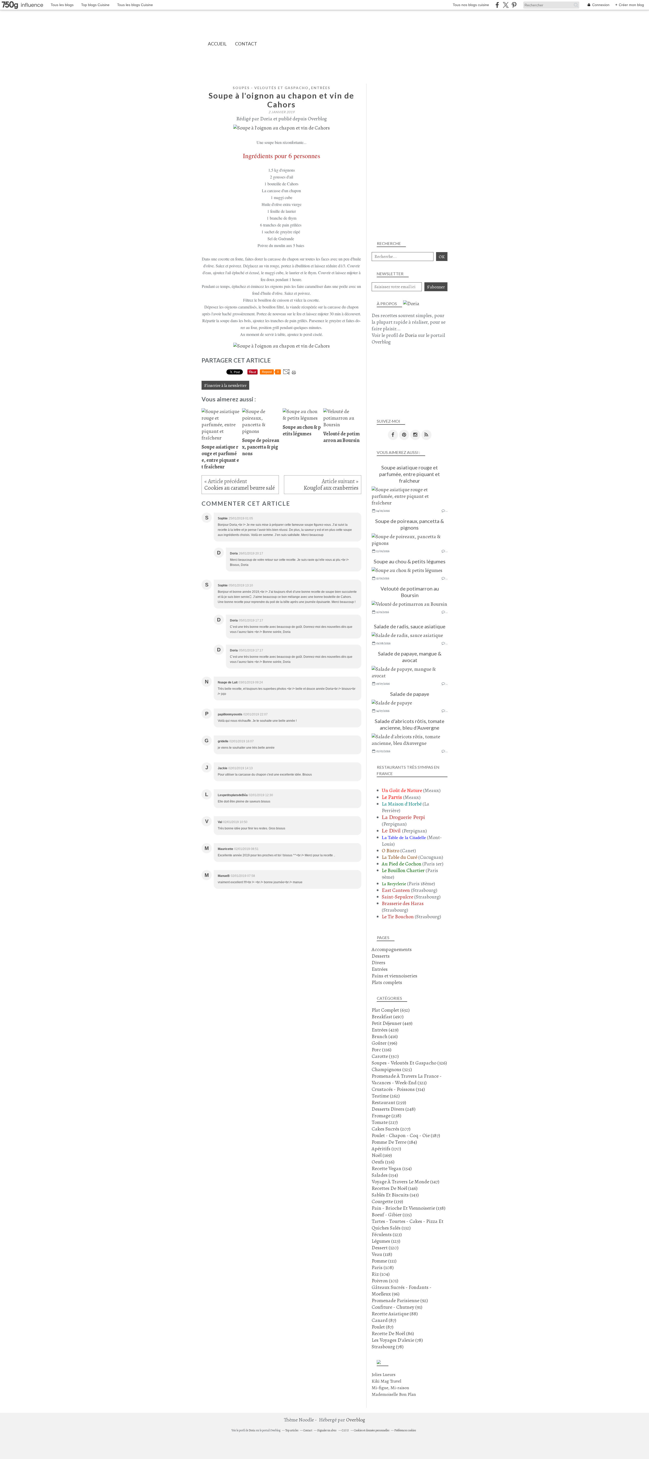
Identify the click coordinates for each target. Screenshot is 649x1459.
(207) (391, 1128)
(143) (395, 1194)
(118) (382, 1254)
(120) (385, 1247)
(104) (381, 1274)
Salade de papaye (409, 694)
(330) (385, 1056)
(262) (386, 1095)
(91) (397, 1307)
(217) (385, 1122)
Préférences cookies (405, 1430)
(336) (381, 1049)
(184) (394, 1142)
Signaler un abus (327, 1430)
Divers (378, 962)
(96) (401, 1290)
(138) (408, 1208)
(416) (385, 1036)
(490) (388, 1016)
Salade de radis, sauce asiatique (409, 626)
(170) (386, 1148)
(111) (384, 1260)
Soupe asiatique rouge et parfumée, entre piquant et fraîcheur (409, 474)
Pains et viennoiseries (394, 975)
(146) (395, 1188)
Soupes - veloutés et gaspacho (271, 88)
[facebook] (497, 5)
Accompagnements (392, 949)
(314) (398, 1089)
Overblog (355, 1419)
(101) (385, 1280)
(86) (393, 1333)
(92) (400, 1300)
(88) (395, 1313)
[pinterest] (514, 5)
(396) (384, 1043)
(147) (405, 1181)
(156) (383, 1161)
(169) (382, 1155)
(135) (392, 1214)
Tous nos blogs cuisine (471, 5)
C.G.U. (345, 1430)
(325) (392, 1069)
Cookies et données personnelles (371, 1430)
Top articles (291, 1430)
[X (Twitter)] (505, 5)
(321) (407, 1079)
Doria (411, 335)
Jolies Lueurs (383, 1374)
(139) (387, 1201)
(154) (392, 1168)
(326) (409, 1062)
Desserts (381, 956)
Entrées (320, 88)
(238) (386, 1115)
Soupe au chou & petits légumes (409, 561)
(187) (406, 1135)
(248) (394, 1109)
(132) (407, 1224)
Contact (246, 43)
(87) (384, 1320)
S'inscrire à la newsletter (225, 385)
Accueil (217, 43)
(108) (383, 1267)
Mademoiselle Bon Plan (394, 1394)
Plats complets (387, 982)
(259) (389, 1102)
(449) (392, 1023)
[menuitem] (217, 44)
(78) (397, 1340)
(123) (387, 1234)
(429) (385, 1029)
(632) (391, 1010)
